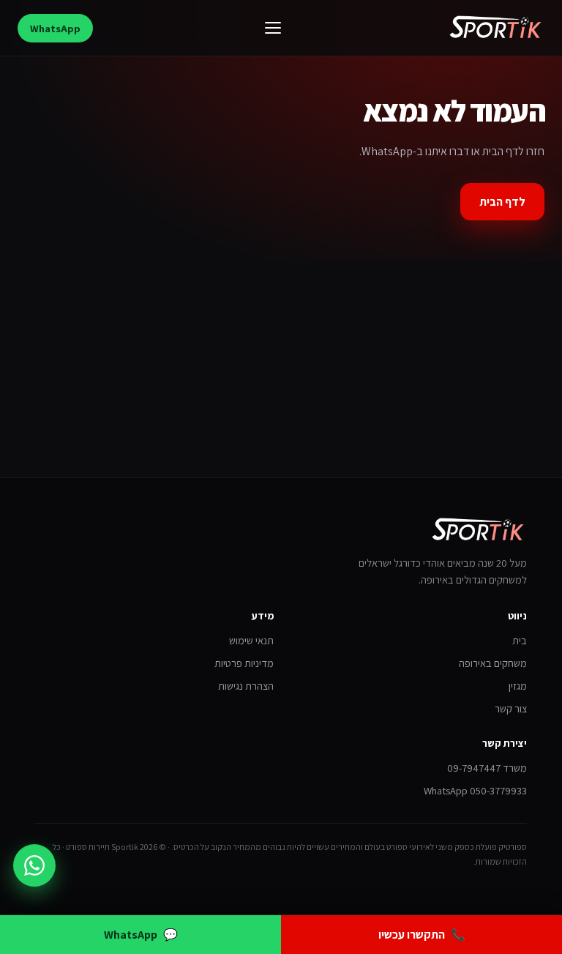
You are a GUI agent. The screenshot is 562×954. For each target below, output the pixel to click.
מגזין (518, 686)
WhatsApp (55, 28)
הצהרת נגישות (246, 686)
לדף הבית (502, 201)
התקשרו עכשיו (421, 934)
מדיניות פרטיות (244, 663)
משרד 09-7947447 (487, 768)
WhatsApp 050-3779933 (475, 790)
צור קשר (511, 708)
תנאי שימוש (251, 640)
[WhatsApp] (34, 865)
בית (519, 640)
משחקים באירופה (493, 663)
